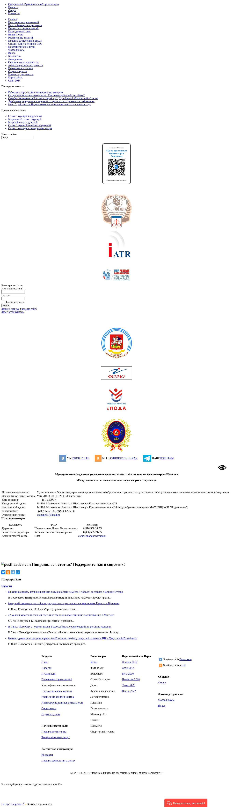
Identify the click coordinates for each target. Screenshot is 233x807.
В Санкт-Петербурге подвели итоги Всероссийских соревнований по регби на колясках (59, 626)
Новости (6, 586)
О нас (44, 662)
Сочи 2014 (128, 667)
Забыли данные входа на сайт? (19, 308)
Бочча (93, 662)
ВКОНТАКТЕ (80, 458)
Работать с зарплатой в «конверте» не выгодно (35, 92)
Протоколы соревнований (56, 691)
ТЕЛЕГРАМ (166, 458)
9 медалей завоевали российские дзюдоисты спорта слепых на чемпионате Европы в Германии (63, 603)
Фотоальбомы (166, 699)
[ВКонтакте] (3, 572)
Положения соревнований (56, 679)
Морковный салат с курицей (24, 119)
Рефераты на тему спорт (55, 737)
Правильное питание (53, 731)
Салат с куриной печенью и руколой (29, 125)
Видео (161, 705)
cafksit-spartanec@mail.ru (92, 535)
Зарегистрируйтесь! (12, 311)
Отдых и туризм (50, 714)
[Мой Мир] (18, 572)
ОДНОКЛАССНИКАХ (123, 458)
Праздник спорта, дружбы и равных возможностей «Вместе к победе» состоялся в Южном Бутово (65, 591)
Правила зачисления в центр (58, 760)
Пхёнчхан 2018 (131, 679)
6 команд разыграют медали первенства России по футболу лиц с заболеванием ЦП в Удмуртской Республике (72, 638)
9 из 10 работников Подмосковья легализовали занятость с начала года (49, 104)
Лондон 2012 (129, 662)
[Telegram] (13, 572)
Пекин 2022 (129, 691)
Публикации (48, 673)
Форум (162, 682)
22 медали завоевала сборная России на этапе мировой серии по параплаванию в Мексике (61, 615)
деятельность (75, 702)
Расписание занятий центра (57, 696)
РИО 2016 (128, 673)
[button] (185, 803)
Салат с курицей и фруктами (25, 116)
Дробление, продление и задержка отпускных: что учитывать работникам (51, 101)
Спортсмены (48, 708)
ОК (183, 665)
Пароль (5, 295)
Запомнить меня (14, 302)
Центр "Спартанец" (12, 804)
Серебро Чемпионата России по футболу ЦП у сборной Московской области (53, 98)
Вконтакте (185, 659)
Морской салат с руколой (23, 122)
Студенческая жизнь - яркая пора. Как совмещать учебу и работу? (46, 95)
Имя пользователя (11, 288)
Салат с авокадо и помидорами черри (30, 128)
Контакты (47, 754)
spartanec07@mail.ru (48, 514)
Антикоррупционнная (54, 702)
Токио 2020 (128, 685)
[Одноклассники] (8, 572)
